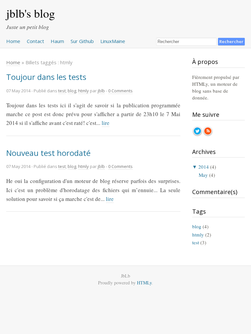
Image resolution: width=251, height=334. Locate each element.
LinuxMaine (112, 41)
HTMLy (144, 283)
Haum (57, 41)
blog (72, 91)
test (62, 91)
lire (105, 123)
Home (13, 41)
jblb (101, 91)
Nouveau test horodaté (48, 152)
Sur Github (82, 41)
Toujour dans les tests (46, 76)
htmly (83, 91)
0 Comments (120, 91)
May (203, 175)
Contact (35, 41)
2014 (203, 166)
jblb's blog (30, 13)
